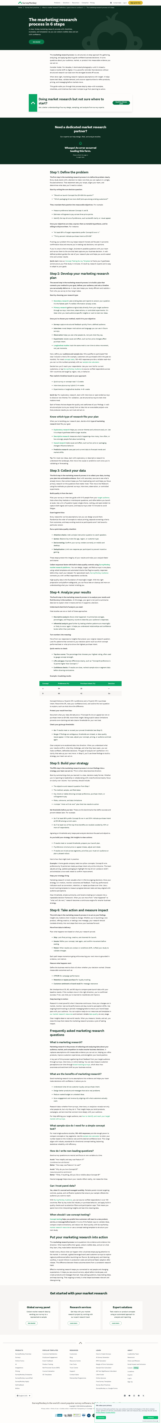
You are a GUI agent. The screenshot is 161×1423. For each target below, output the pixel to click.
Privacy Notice (100, 1412)
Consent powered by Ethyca (149, 1421)
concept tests (69, 359)
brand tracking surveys (81, 1064)
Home (20, 7)
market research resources (60, 1227)
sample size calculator (90, 362)
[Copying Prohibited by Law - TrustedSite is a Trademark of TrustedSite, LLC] (76, 1416)
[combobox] (23, 1395)
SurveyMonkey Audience (73, 369)
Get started (36, 42)
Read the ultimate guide (121, 103)
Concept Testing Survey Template (77, 261)
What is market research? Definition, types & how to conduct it (62, 7)
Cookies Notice (110, 1412)
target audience (103, 497)
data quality (93, 1014)
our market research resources (61, 1014)
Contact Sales (117, 3)
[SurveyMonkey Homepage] (27, 3)
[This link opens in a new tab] (124, 1396)
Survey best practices (32, 7)
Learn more (73, 1323)
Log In (125, 3)
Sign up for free (135, 3)
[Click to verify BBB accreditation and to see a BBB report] (58, 1416)
